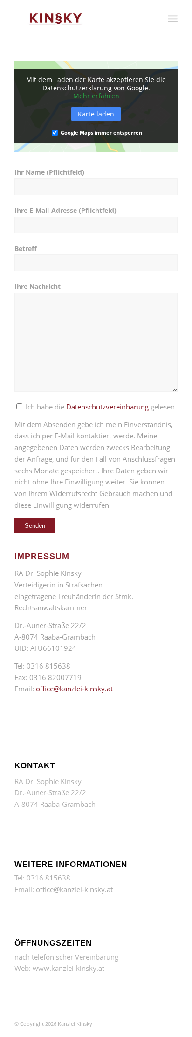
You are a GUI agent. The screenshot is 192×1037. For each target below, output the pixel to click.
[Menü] (173, 18)
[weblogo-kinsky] (79, 18)
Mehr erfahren (96, 95)
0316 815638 (48, 877)
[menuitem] (173, 18)
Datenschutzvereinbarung (106, 406)
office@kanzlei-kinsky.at (74, 688)
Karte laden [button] (96, 113)
